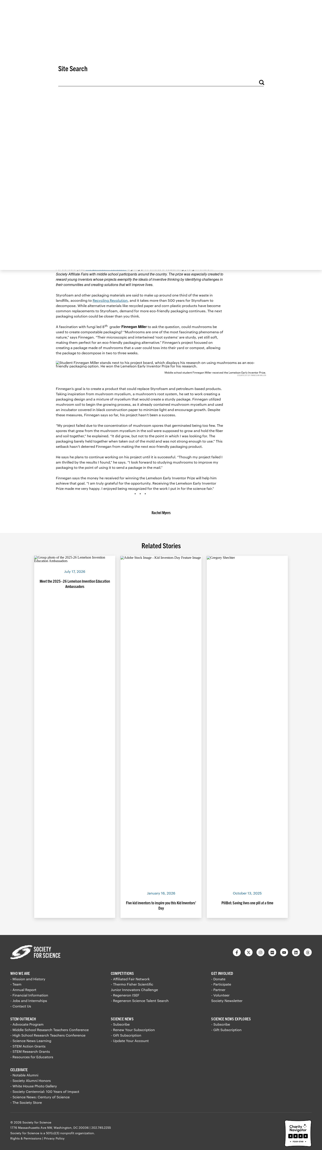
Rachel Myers (161, 512)
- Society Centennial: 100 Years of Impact (44, 1091)
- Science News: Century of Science (40, 1097)
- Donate (218, 979)
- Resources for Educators (31, 1057)
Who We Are (20, 973)
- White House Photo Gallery (33, 1086)
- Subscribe (120, 1024)
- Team (15, 984)
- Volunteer (220, 995)
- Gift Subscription (126, 1035)
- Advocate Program (27, 1024)
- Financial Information (29, 995)
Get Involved (222, 973)
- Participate (221, 984)
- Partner (218, 990)
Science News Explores (231, 1018)
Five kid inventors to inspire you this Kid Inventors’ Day (161, 905)
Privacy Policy (54, 1138)
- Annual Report (23, 990)
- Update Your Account (130, 1041)
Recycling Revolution (110, 300)
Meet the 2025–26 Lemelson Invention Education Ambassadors (75, 584)
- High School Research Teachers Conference (47, 1035)
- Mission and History (27, 979)
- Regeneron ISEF (125, 995)
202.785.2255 (101, 1127)
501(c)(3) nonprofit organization (70, 1133)
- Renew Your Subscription (133, 1030)
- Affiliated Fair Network (130, 979)
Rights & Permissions (25, 1138)
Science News (122, 1018)
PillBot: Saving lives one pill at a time (247, 902)
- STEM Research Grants (30, 1051)
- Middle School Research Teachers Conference (49, 1030)
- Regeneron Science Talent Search (140, 1000)
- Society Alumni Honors (30, 1080)
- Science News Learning (30, 1041)
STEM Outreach (23, 1018)
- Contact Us (20, 1006)
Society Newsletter (226, 1000)
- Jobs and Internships (28, 1000)
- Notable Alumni (24, 1075)
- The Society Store (26, 1102)
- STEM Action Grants (28, 1046)
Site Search (73, 68)
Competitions (122, 973)
